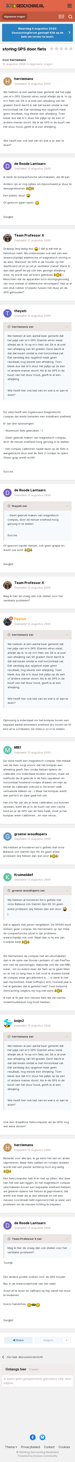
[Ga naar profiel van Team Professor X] (7, 238)
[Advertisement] (37, 1412)
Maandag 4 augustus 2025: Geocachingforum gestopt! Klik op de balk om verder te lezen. (37, 32)
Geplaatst (32, 83)
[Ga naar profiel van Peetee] (7, 621)
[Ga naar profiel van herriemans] (7, 81)
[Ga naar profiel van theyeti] (7, 313)
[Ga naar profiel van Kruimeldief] (7, 877)
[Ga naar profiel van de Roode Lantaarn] (7, 166)
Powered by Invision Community (37, 1455)
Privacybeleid (30, 1447)
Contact (49, 1447)
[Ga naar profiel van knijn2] (7, 1023)
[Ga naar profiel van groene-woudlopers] (7, 836)
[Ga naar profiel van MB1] (7, 750)
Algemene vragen (41, 64)
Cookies (64, 1447)
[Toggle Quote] (9, 326)
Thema (10, 1447)
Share (19, 1340)
